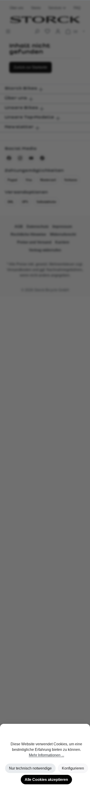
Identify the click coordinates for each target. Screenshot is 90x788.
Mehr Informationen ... (46, 755)
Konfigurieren (73, 768)
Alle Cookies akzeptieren (46, 780)
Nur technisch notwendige (30, 768)
